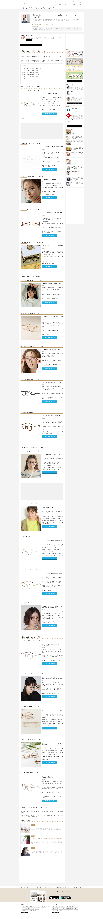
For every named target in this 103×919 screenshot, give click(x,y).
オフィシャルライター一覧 (75, 103)
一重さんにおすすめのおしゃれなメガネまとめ (32, 78)
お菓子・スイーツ (25, 910)
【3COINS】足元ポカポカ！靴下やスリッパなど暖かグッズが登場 (76, 162)
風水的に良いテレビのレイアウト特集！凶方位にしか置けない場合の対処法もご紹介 (77, 143)
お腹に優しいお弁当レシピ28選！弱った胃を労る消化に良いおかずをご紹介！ (77, 153)
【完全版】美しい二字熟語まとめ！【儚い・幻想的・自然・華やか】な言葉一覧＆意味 (77, 137)
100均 (27, 906)
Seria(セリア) (55, 906)
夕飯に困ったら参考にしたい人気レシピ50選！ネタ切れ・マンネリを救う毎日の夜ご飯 (77, 148)
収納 (23, 906)
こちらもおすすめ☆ (27, 81)
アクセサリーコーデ (36, 24)
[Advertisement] (42, 131)
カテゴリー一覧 (25, 912)
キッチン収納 (43, 906)
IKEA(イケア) (55, 910)
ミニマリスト (32, 906)
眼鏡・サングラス (49, 24)
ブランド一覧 (56, 912)
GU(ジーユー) (62, 908)
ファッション (43, 24)
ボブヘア (24, 908)
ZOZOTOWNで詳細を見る (50, 113)
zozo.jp (23, 118)
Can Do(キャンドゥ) (70, 906)
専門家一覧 (75, 125)
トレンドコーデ (30, 908)
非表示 (25, 65)
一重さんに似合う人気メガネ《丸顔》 (30, 70)
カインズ (76, 910)
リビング (37, 906)
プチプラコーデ (37, 908)
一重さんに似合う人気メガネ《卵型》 (30, 76)
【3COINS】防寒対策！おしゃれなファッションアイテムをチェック (76, 172)
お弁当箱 (37, 910)
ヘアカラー (43, 908)
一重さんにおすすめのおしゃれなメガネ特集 (32, 68)
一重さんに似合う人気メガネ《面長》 (30, 72)
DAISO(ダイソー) (62, 906)
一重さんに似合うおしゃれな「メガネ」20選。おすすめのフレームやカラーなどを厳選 (67, 887)
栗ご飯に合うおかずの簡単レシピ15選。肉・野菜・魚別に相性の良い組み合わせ (77, 132)
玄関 (48, 906)
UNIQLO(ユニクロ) (70, 908)
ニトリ (76, 908)
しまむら (61, 910)
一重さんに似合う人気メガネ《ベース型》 (31, 74)
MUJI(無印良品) (55, 908)
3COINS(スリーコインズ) (69, 910)
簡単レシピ (32, 910)
